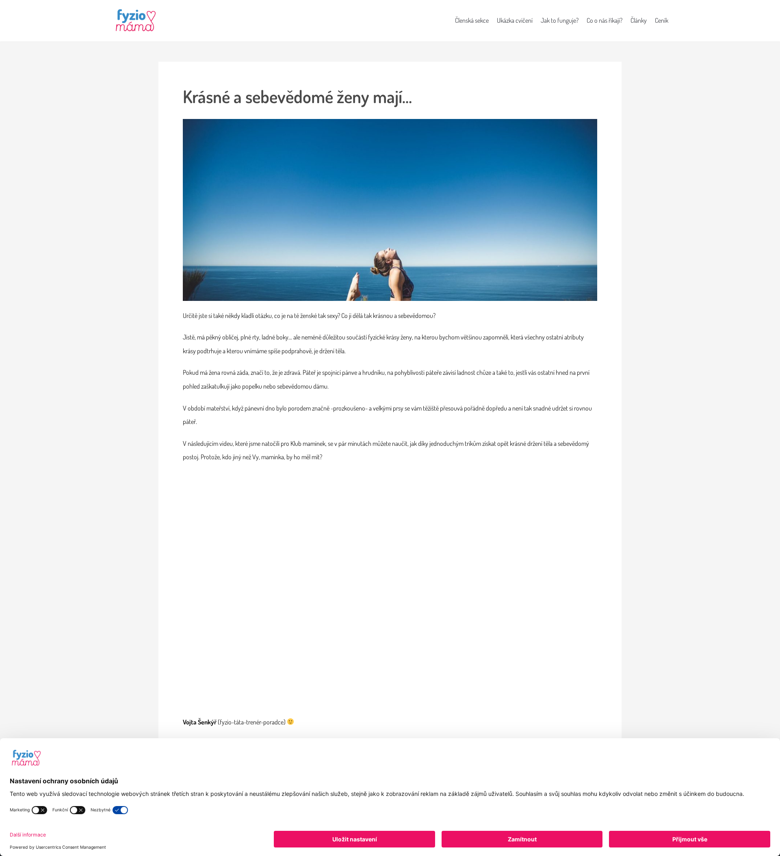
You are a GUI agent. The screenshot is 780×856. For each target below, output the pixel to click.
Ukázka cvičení (515, 20)
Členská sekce (472, 20)
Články (638, 20)
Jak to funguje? (559, 20)
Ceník (661, 20)
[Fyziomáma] (136, 20)
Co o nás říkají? (604, 20)
